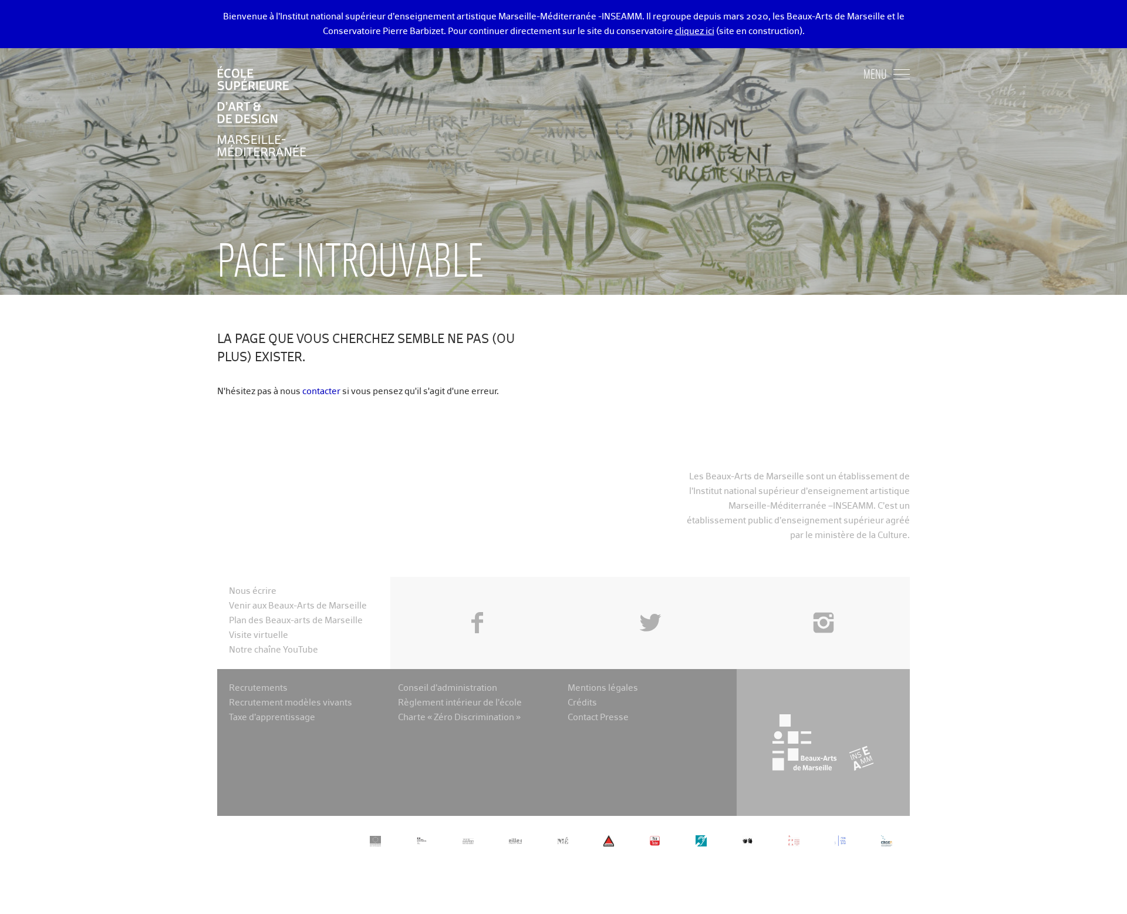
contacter (321, 391)
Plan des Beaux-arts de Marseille (296, 620)
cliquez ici (694, 31)
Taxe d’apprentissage (272, 717)
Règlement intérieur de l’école (460, 702)
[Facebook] (477, 596)
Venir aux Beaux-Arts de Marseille (298, 606)
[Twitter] (650, 596)
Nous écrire (252, 591)
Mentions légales (603, 688)
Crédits (582, 702)
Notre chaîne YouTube (273, 650)
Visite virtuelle (258, 635)
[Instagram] (823, 596)
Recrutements (258, 688)
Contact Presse (598, 717)
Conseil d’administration (447, 688)
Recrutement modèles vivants (290, 702)
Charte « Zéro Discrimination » (459, 717)
